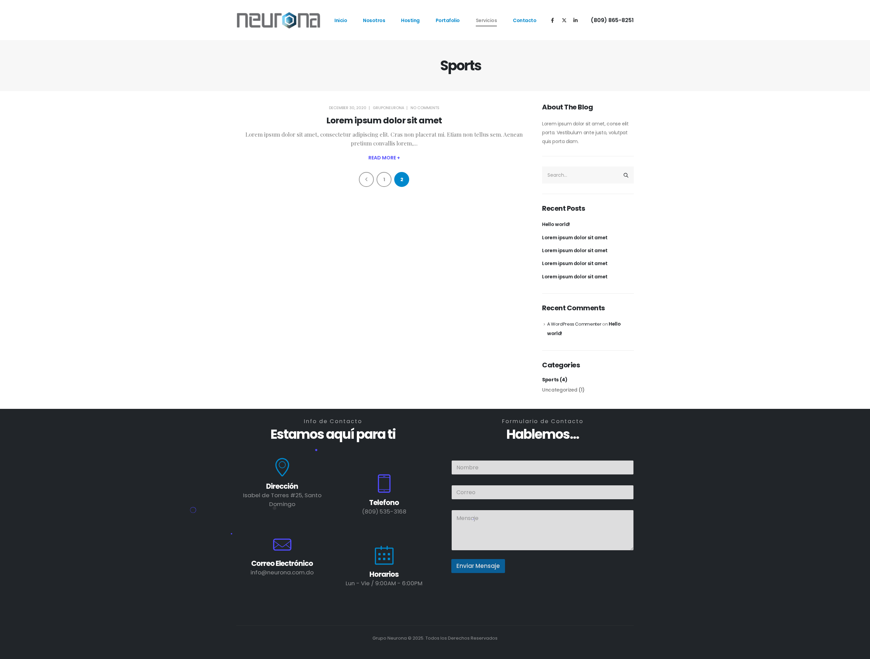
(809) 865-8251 (612, 20)
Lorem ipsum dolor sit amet (384, 120)
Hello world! (556, 224)
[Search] (626, 175)
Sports (550, 379)
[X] (564, 19)
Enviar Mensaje (478, 566)
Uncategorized (559, 389)
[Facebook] (552, 19)
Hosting (410, 20)
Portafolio (448, 20)
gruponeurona (388, 107)
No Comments (425, 107)
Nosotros (374, 20)
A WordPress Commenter (574, 324)
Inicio (340, 20)
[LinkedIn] (575, 19)
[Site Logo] (278, 20)
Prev (366, 179)
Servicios (486, 20)
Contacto (524, 20)
